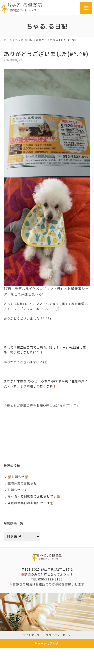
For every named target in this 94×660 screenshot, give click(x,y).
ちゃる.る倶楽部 (48, 643)
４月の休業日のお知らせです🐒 (31, 503)
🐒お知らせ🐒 (18, 476)
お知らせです (17, 490)
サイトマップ (31, 635)
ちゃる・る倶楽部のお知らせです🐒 (34, 496)
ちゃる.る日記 (24, 40)
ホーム (8, 40)
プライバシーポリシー (59, 635)
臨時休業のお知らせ (22, 483)
